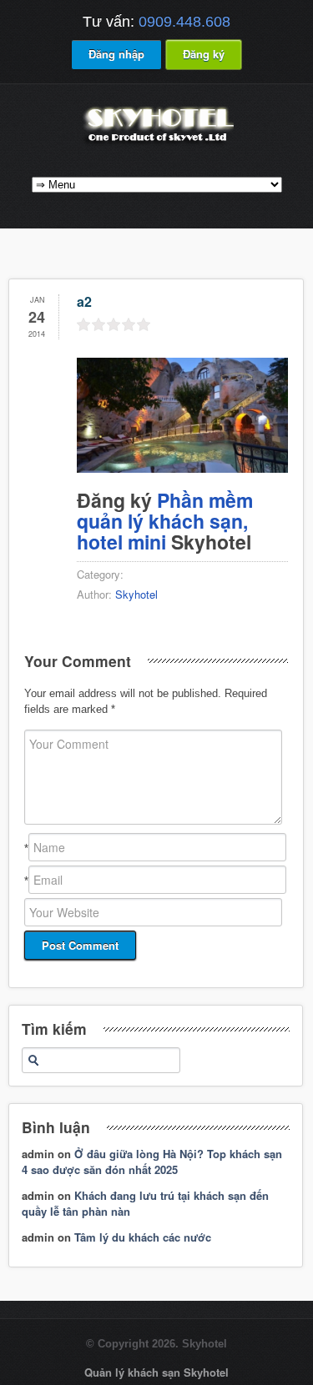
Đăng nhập (116, 54)
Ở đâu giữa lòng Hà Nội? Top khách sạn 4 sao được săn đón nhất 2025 (152, 1162)
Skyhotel (136, 594)
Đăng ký (204, 54)
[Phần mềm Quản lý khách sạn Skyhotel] (157, 144)
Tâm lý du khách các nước (142, 1237)
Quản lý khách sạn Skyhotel (156, 1372)
